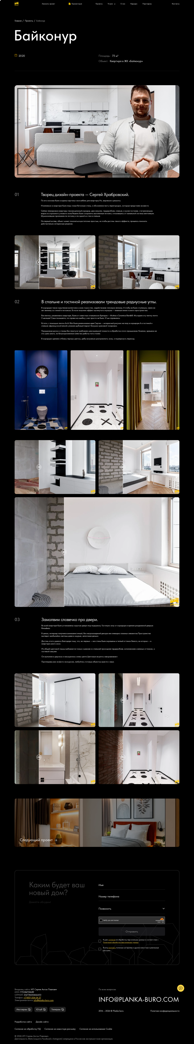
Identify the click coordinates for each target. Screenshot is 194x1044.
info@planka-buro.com (44, 1000)
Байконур (40, 20)
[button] (132, 908)
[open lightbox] (41, 390)
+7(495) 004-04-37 (32, 997)
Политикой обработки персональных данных (121, 942)
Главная (18, 20)
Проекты (29, 20)
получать (112, 947)
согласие (111, 939)
